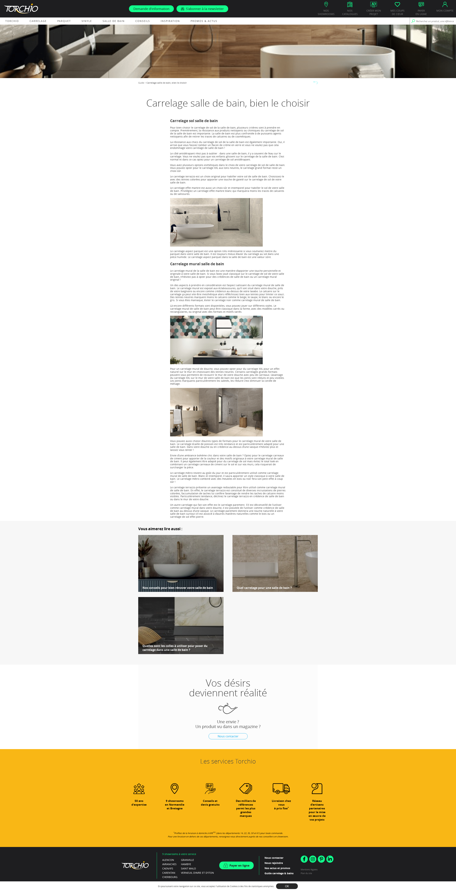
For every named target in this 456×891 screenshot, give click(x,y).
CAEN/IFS (167, 868)
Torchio (12, 21)
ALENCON (168, 860)
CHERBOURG (169, 877)
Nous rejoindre (274, 863)
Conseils (142, 21)
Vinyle (87, 21)
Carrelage (38, 21)
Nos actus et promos (277, 868)
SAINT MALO (188, 868)
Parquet (64, 21)
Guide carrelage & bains (279, 873)
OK (287, 886)
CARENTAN (168, 872)
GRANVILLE (187, 860)
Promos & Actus (204, 21)
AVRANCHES (169, 864)
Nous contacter (228, 736)
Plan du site (306, 873)
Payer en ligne (239, 865)
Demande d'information (151, 9)
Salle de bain (114, 21)
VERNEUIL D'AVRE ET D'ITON (197, 872)
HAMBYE (186, 864)
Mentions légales (309, 869)
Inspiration (170, 21)
